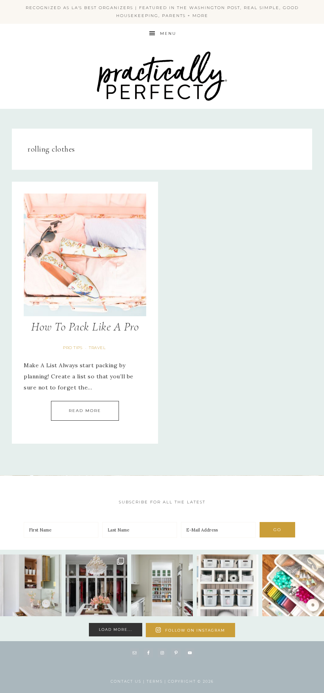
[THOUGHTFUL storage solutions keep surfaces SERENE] (31, 585)
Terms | (157, 681)
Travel (97, 347)
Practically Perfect (162, 51)
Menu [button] (168, 33)
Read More (85, 410)
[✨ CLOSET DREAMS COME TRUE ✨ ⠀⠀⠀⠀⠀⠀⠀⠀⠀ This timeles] (96, 585)
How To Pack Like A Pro (85, 326)
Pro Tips (72, 347)
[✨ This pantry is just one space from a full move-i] (162, 585)
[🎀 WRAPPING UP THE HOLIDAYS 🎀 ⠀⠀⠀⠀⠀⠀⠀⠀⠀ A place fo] (293, 585)
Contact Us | (129, 681)
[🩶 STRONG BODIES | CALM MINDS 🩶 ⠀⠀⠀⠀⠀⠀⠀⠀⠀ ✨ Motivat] (227, 585)
